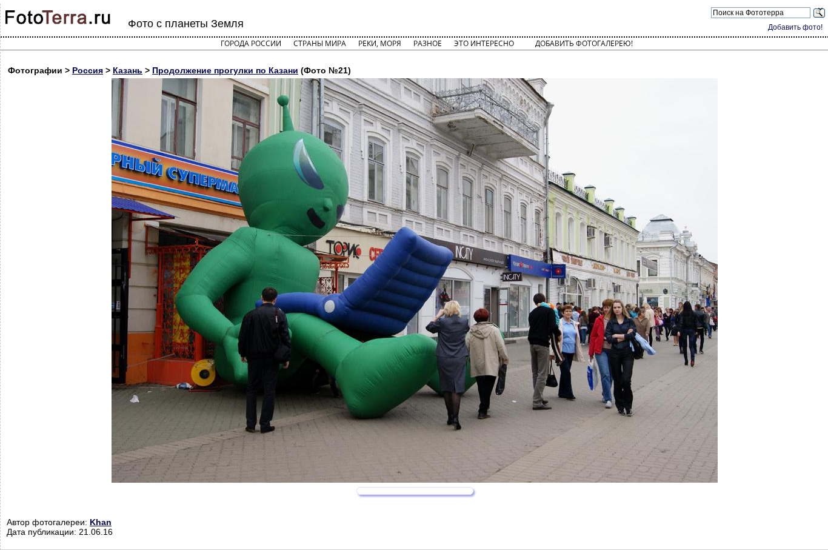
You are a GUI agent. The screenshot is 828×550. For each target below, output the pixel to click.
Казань (127, 70)
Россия (87, 70)
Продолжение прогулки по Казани (225, 70)
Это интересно (484, 43)
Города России (251, 43)
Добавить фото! (795, 27)
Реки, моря (379, 43)
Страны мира (319, 43)
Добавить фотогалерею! (584, 43)
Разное (427, 43)
